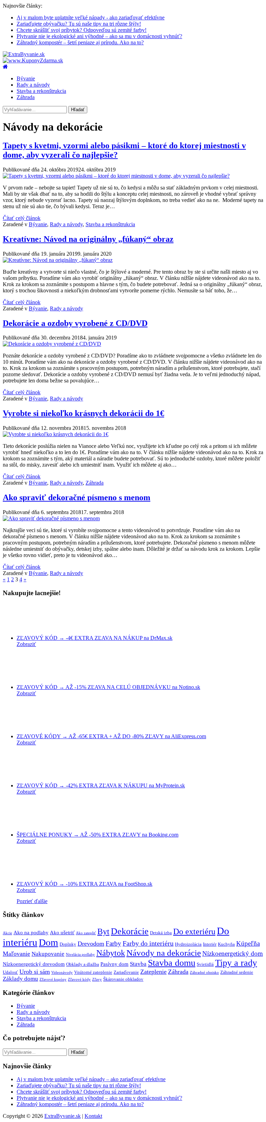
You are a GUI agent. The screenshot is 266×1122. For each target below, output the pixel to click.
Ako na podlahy (31, 932)
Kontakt (93, 1116)
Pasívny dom (114, 964)
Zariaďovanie (126, 972)
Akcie (7, 933)
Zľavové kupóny (52, 979)
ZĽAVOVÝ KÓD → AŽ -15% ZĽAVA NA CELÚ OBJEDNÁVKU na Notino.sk (108, 687)
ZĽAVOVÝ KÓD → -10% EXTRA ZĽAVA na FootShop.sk (84, 884)
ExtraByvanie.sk (62, 1116)
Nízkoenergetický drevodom (34, 964)
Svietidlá (205, 964)
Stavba (138, 964)
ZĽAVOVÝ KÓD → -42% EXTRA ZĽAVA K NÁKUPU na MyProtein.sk (101, 785)
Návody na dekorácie (163, 952)
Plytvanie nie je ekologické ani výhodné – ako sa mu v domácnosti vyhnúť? (99, 36)
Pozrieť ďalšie (32, 901)
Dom (48, 942)
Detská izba (161, 932)
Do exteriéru (194, 931)
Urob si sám (34, 971)
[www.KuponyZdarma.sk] (33, 60)
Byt (103, 931)
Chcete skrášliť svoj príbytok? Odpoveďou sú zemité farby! (82, 30)
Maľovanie (16, 953)
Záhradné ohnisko (204, 972)
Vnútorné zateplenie (93, 972)
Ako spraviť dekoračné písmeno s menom (76, 497)
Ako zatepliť (86, 933)
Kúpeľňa (248, 943)
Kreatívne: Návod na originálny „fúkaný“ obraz (88, 239)
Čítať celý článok (22, 218)
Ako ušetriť (62, 932)
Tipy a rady (236, 963)
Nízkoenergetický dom (232, 953)
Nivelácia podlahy (80, 954)
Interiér (209, 944)
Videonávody (62, 972)
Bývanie (26, 78)
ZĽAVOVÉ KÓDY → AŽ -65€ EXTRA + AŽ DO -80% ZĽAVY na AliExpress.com (111, 736)
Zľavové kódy (79, 979)
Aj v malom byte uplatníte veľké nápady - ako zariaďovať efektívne (91, 17)
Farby (113, 943)
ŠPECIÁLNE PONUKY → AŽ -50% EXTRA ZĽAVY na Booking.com (97, 835)
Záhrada (26, 97)
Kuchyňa (226, 944)
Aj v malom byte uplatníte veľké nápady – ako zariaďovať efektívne (91, 1079)
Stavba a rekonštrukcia (41, 91)
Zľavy (97, 979)
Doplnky (68, 944)
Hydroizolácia (188, 944)
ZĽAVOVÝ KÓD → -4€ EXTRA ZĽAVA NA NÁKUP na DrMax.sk (94, 638)
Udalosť (10, 972)
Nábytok (110, 952)
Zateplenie (153, 971)
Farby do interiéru (148, 943)
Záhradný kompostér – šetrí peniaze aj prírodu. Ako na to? (80, 42)
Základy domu (20, 978)
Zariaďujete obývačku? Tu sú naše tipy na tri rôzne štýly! (79, 24)
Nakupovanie (48, 954)
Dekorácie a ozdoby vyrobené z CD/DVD (75, 323)
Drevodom (91, 943)
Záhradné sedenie (236, 972)
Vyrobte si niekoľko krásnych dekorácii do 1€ (83, 413)
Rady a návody (33, 85)
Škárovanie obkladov (123, 979)
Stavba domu (171, 963)
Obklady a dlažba (82, 964)
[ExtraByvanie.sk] (24, 54)
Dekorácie (130, 931)
